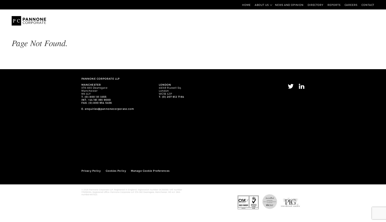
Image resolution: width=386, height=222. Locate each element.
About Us (262, 4)
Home (246, 4)
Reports (333, 4)
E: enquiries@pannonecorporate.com (107, 108)
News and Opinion (289, 4)
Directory (315, 4)
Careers (351, 4)
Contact (367, 4)
